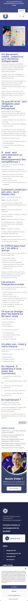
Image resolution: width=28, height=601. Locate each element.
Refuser (14, 591)
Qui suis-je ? (10, 559)
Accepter (14, 587)
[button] (25, 568)
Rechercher (22, 422)
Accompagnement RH (13, 553)
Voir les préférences (14, 595)
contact (21, 10)
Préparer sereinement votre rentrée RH (12, 447)
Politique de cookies (13, 598)
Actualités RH (10, 556)
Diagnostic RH (11, 550)
